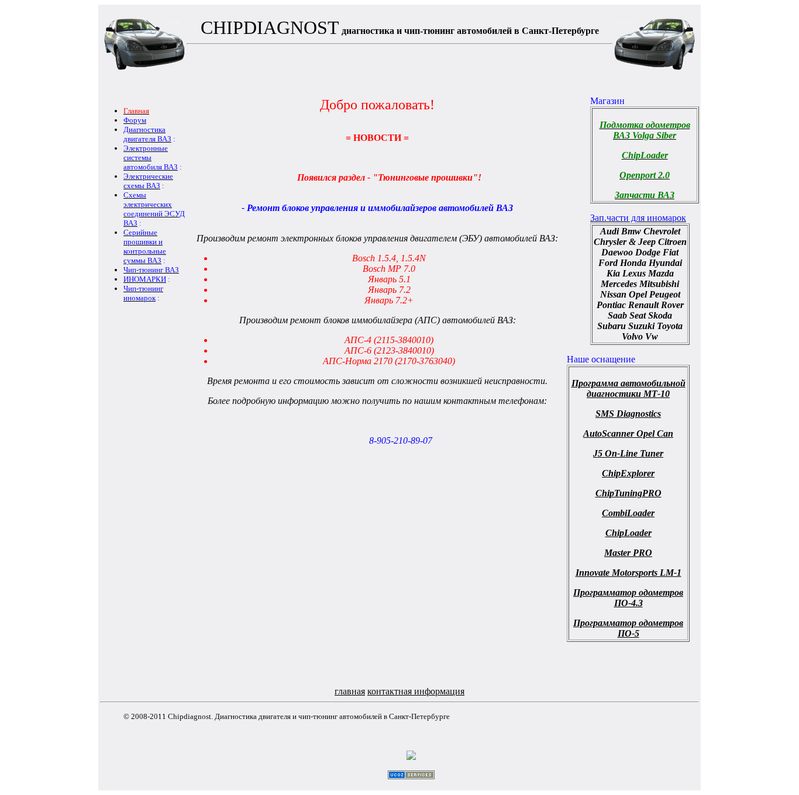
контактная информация (415, 691)
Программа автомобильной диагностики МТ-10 (628, 388)
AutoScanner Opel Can (628, 433)
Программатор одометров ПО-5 (628, 628)
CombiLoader (628, 513)
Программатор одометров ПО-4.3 (628, 597)
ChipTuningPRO (628, 493)
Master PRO (628, 553)
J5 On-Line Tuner (628, 453)
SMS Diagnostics (628, 414)
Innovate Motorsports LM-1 (628, 573)
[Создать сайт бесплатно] (411, 776)
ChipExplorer (628, 473)
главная (350, 691)
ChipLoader (628, 533)
